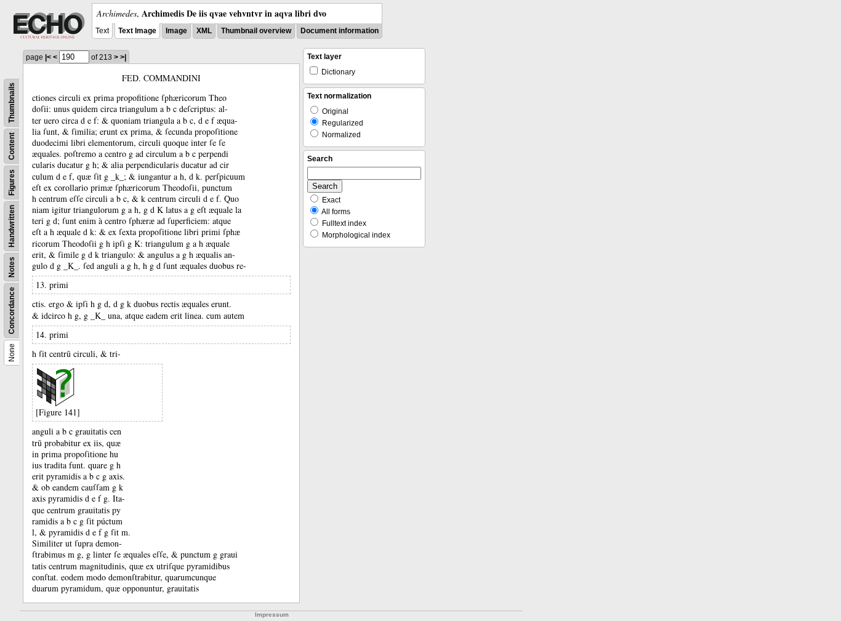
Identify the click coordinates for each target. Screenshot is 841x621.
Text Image (137, 30)
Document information (339, 30)
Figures (11, 182)
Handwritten (11, 226)
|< (48, 57)
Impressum (272, 614)
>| (123, 57)
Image (176, 30)
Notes (11, 267)
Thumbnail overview (256, 30)
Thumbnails (11, 102)
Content (11, 146)
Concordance (11, 310)
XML (204, 30)
